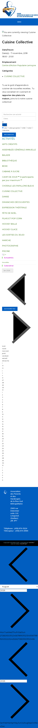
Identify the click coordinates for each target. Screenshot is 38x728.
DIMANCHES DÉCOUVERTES (16, 202)
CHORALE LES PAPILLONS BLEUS (18, 186)
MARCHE (6, 240)
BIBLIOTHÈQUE (9, 161)
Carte (29, 128)
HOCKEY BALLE (9, 224)
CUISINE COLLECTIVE (14, 76)
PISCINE (6, 251)
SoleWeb (31, 542)
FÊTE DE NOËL (9, 213)
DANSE (5, 197)
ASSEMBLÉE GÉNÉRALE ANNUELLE (19, 150)
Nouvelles (5, 262)
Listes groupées (14, 128)
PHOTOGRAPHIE (10, 246)
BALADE (6, 155)
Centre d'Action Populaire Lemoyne (19, 65)
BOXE (5, 166)
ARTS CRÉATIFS (9, 144)
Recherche (9, 134)
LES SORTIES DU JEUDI (13, 235)
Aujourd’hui (9, 309)
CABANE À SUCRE (10, 171)
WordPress (23, 544)
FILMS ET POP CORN (12, 218)
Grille (24, 128)
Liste (4, 124)
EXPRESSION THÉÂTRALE (14, 207)
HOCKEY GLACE (9, 229)
